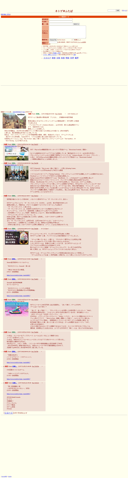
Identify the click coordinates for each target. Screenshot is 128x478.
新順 (54, 58)
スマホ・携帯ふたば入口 (50, 54)
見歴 (72, 58)
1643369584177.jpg (19, 112)
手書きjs (44, 33)
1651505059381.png (11, 230)
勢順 (67, 58)
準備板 (55, 53)
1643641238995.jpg (11, 165)
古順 (58, 58)
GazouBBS (4, 476)
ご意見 (59, 53)
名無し (14, 259)
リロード (8, 413)
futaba (9, 476)
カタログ (47, 58)
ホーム (124, 10)
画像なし (77, 40)
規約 (74, 54)
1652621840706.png (11, 301)
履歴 (77, 58)
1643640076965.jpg (11, 146)
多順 (63, 58)
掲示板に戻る (5, 14)
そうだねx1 (45, 228)
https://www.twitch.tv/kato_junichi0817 (18, 275)
